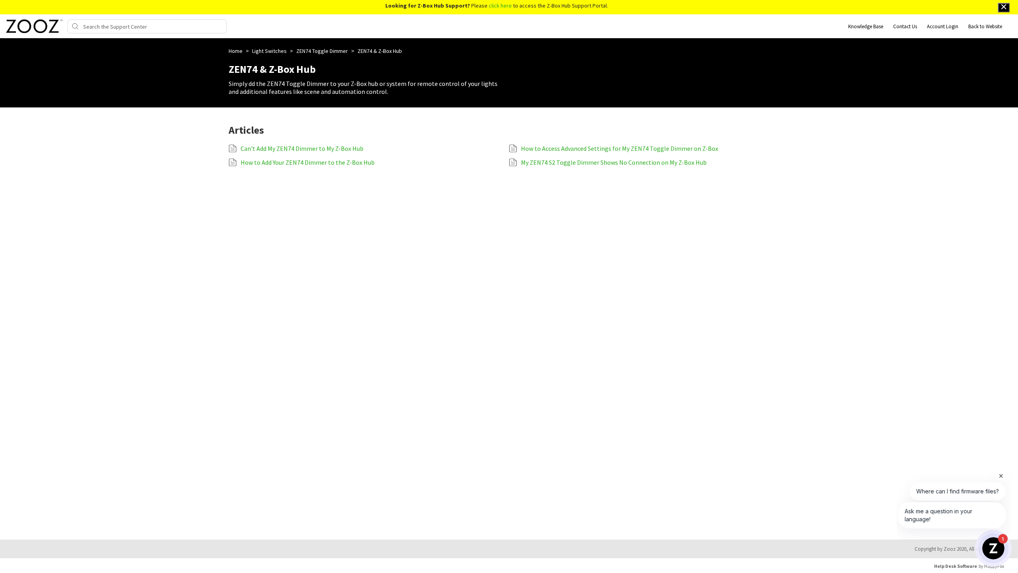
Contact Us (905, 26)
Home (236, 51)
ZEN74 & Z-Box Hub (379, 51)
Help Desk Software (955, 566)
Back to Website (985, 26)
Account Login (942, 26)
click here (500, 5)
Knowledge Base (865, 26)
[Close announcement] (1004, 7)
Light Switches (270, 51)
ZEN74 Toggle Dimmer (322, 51)
